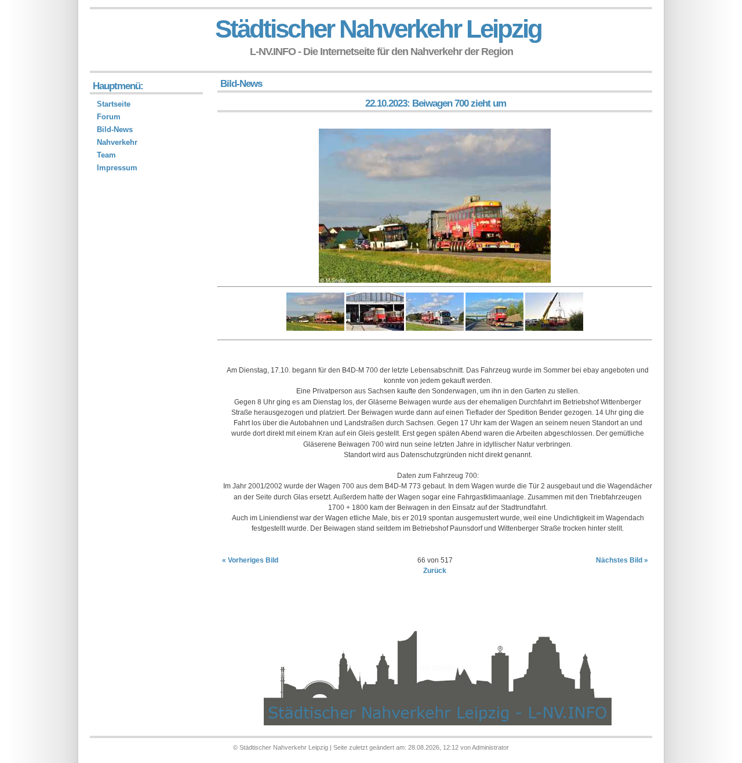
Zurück (434, 571)
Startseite (113, 104)
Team (106, 155)
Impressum (117, 167)
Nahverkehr (117, 142)
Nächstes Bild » (622, 560)
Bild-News (115, 129)
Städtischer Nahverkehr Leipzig (378, 28)
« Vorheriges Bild (250, 560)
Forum (109, 116)
